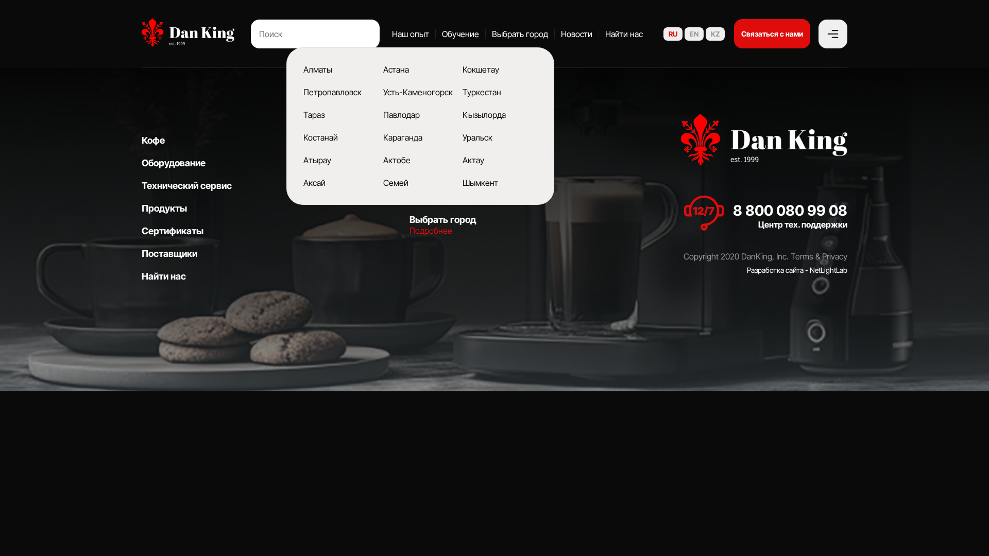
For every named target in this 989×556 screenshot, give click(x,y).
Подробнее (431, 230)
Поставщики (169, 253)
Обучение (460, 34)
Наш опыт (410, 34)
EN (694, 34)
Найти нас (624, 34)
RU (673, 34)
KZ (715, 34)
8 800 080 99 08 (790, 210)
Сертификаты (172, 230)
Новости (576, 34)
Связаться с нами (772, 33)
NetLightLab (828, 270)
